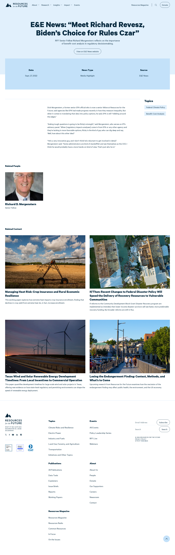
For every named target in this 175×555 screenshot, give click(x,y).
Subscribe (163, 422)
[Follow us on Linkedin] (17, 435)
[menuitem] (34, 5)
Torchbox (144, 441)
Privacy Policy (140, 439)
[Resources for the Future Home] (17, 5)
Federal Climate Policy (155, 107)
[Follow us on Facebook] (9, 435)
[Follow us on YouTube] (13, 435)
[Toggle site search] (156, 5)
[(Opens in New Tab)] (8, 446)
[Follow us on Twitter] (6, 435)
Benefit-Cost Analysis (155, 113)
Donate (165, 5)
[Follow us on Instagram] (21, 435)
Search (164, 429)
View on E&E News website (87, 52)
